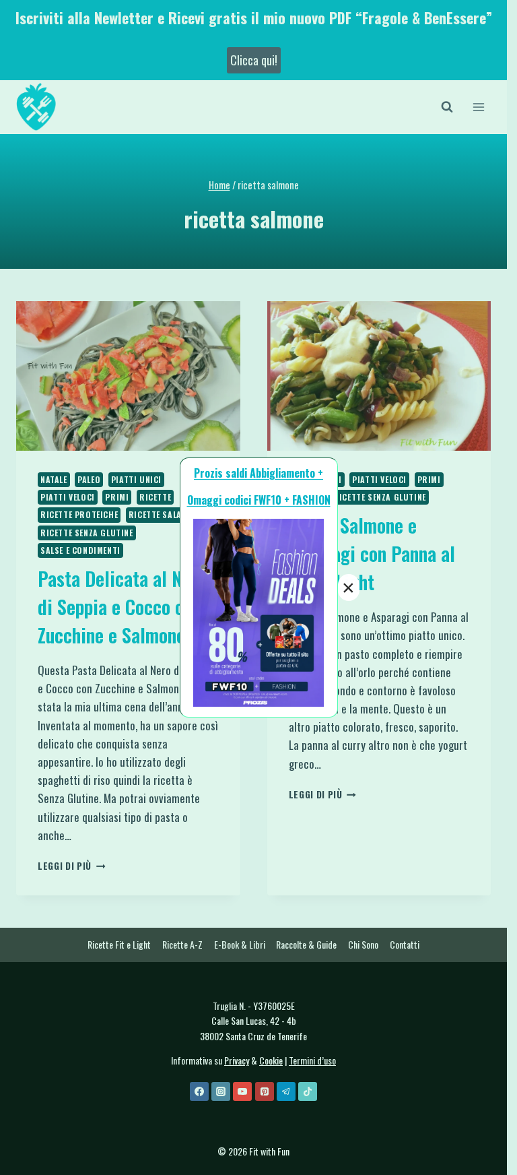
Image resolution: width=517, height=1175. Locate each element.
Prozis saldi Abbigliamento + (258, 473)
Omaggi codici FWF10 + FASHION (259, 500)
